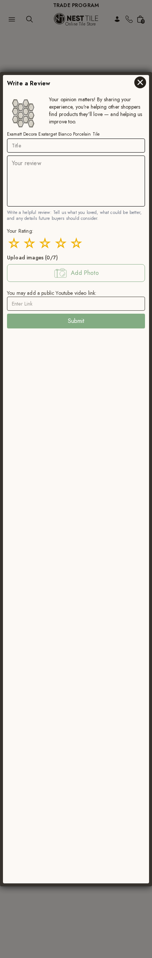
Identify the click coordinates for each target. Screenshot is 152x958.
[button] (76, 273)
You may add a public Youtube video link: (51, 292)
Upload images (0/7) (32, 257)
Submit (76, 320)
